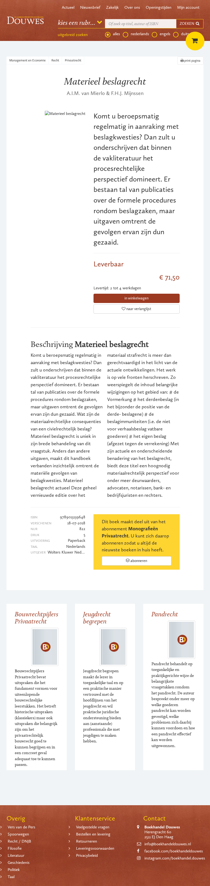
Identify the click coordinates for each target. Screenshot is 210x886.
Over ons (132, 7)
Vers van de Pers (21, 827)
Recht (55, 60)
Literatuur (16, 855)
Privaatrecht (73, 60)
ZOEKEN (187, 23)
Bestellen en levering (93, 834)
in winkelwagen (136, 298)
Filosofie (15, 848)
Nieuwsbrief (90, 7)
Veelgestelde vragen (92, 827)
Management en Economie (27, 60)
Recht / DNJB (19, 841)
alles (116, 33)
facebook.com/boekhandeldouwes (173, 851)
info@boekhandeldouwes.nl (167, 844)
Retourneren (86, 841)
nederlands (140, 33)
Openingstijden (158, 7)
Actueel (68, 7)
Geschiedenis (19, 862)
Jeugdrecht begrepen (97, 617)
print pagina (191, 61)
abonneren (138, 560)
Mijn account (188, 7)
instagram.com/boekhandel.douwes (174, 858)
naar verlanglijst (138, 309)
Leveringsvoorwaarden (95, 848)
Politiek (14, 869)
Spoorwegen (18, 834)
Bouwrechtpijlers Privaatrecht (36, 617)
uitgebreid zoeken (73, 34)
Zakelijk (112, 7)
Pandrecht (164, 614)
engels (165, 33)
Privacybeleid (87, 855)
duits (185, 33)
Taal (11, 876)
